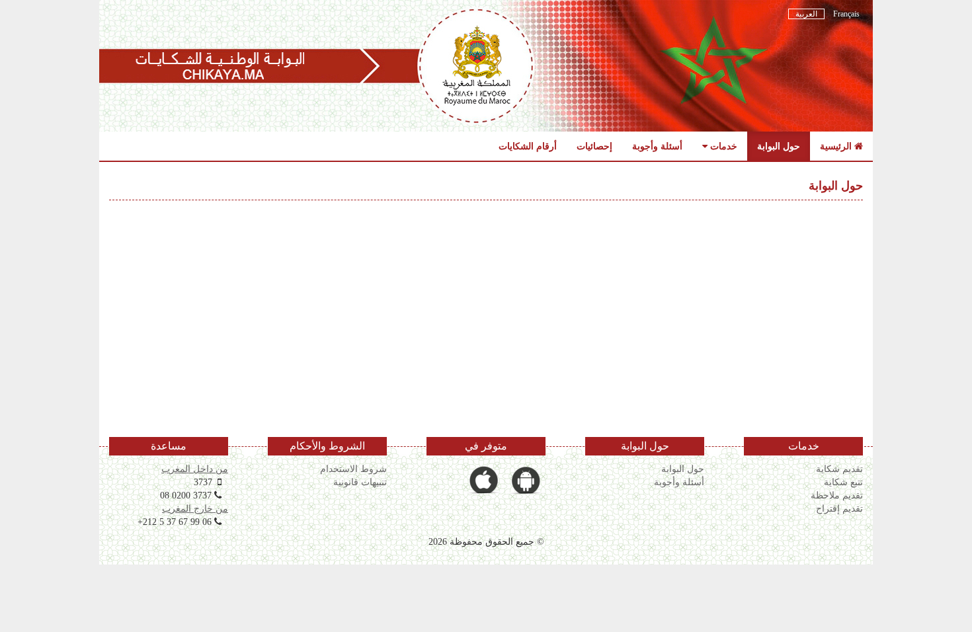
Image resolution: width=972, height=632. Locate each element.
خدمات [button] (722, 146)
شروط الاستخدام (353, 468)
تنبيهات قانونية (360, 482)
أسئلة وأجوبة (657, 146)
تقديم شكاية (839, 468)
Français (845, 14)
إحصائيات (594, 146)
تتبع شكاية (843, 482)
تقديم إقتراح (839, 508)
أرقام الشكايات (528, 146)
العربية (806, 14)
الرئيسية (837, 146)
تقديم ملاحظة (837, 495)
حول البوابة (778, 146)
